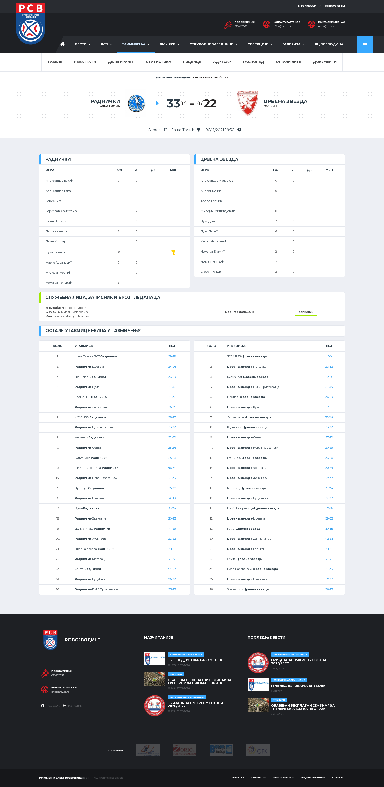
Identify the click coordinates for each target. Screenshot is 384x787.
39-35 (329, 518)
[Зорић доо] (184, 749)
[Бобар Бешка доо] (221, 750)
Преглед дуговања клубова (195, 660)
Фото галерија (283, 777)
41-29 (172, 529)
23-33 (329, 366)
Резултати (85, 62)
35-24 (172, 508)
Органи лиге (288, 62)
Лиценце (192, 62)
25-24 (172, 447)
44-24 (172, 569)
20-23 (172, 518)
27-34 (329, 387)
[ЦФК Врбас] (258, 750)
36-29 (329, 397)
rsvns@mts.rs (326, 26)
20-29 (329, 447)
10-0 (329, 356)
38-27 (172, 417)
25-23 (172, 458)
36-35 (172, 407)
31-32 (172, 387)
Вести (80, 44)
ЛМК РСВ (168, 44)
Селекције (258, 44)
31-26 (329, 569)
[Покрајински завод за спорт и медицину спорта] (148, 750)
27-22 (329, 437)
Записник (306, 312)
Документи (325, 62)
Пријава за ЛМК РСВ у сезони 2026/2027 (195, 704)
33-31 (329, 407)
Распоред (253, 62)
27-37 (329, 478)
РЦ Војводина (329, 44)
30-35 (329, 529)
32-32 (172, 437)
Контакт (338, 777)
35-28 (172, 488)
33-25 (172, 589)
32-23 (329, 498)
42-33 (329, 538)
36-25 (329, 589)
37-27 (329, 579)
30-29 (329, 468)
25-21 (329, 559)
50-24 (329, 417)
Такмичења (134, 44)
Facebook (308, 6)
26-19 (172, 498)
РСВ (104, 44)
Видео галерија (313, 777)
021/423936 (241, 26)
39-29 (172, 356)
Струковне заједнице (211, 44)
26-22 (172, 579)
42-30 (329, 377)
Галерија (291, 44)
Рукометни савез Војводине (60, 777)
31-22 (172, 397)
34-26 (172, 366)
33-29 (172, 377)
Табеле (54, 62)
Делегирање (121, 62)
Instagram (336, 6)
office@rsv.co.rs (282, 26)
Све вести (258, 777)
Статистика (158, 62)
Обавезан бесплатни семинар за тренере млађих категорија (199, 681)
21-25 (172, 478)
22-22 (172, 538)
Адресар (222, 62)
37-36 (329, 508)
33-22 (172, 427)
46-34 (172, 468)
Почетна (238, 777)
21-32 (172, 559)
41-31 (172, 549)
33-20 (329, 458)
